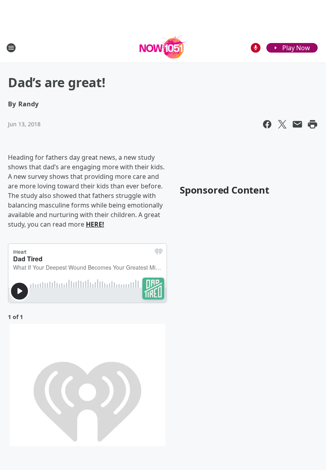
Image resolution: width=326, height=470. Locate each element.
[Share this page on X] (282, 124)
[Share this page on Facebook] (267, 124)
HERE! (95, 224)
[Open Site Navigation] (11, 48)
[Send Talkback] (255, 48)
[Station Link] (163, 48)
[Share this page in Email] (297, 124)
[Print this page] (312, 124)
